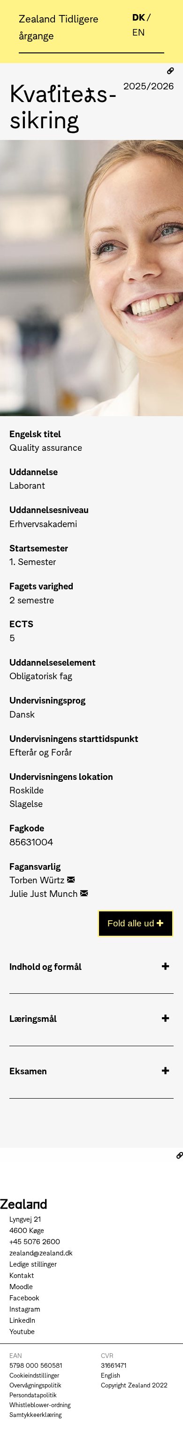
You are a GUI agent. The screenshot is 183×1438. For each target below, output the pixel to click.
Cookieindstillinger (34, 1375)
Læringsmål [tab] (33, 1018)
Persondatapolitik (33, 1395)
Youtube (22, 1331)
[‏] (71, 879)
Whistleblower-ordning (39, 1405)
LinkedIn (22, 1319)
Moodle (21, 1286)
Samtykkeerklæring (35, 1414)
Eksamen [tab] (28, 1070)
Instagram (24, 1308)
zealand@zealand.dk (41, 1252)
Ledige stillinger (33, 1263)
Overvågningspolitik (35, 1385)
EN (138, 31)
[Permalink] (170, 70)
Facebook (24, 1297)
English (110, 1375)
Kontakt (21, 1274)
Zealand (39, 17)
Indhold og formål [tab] (45, 966)
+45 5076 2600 (34, 1241)
